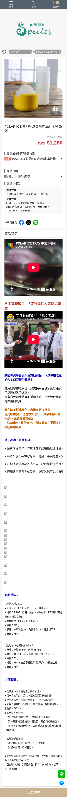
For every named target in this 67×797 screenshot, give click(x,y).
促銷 (7, 158)
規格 (7, 176)
